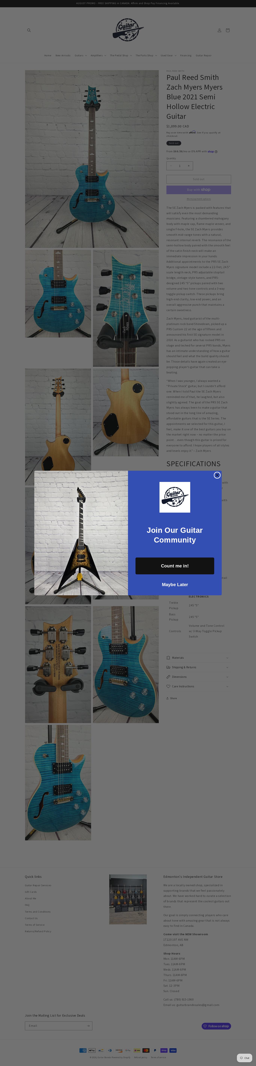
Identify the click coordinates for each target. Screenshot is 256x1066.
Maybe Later (175, 584)
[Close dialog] (217, 475)
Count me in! (175, 565)
